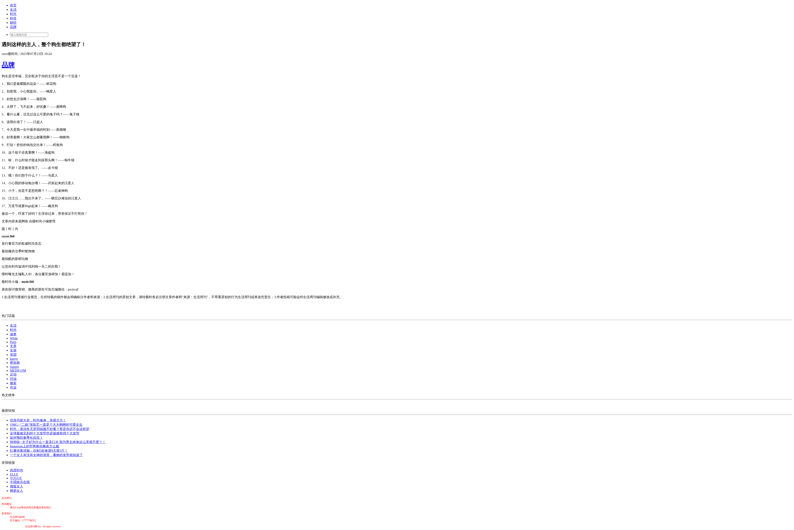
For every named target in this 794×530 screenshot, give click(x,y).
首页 (13, 5)
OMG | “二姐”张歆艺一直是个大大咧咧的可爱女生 (46, 424)
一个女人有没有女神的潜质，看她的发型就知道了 (46, 455)
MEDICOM (18, 370)
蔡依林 (15, 362)
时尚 (13, 14)
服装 (13, 383)
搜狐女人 (16, 486)
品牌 (13, 27)
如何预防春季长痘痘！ (26, 437)
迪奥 (13, 334)
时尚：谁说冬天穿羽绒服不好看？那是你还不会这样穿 (49, 429)
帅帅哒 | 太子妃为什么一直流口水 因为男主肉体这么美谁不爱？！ (58, 442)
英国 (13, 354)
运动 (13, 374)
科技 (13, 18)
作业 (13, 387)
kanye (14, 358)
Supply (14, 367)
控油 (13, 379)
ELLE (14, 474)
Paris (13, 342)
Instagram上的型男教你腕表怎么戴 (34, 446)
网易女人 (16, 490)
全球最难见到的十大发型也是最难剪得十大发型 (44, 433)
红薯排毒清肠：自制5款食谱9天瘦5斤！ (39, 450)
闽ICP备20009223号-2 (13, 526)
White (14, 338)
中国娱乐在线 (20, 482)
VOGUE (16, 478)
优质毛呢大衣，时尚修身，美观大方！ (38, 420)
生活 (13, 9)
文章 (13, 346)
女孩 (13, 350)
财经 (13, 22)
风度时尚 (16, 470)
